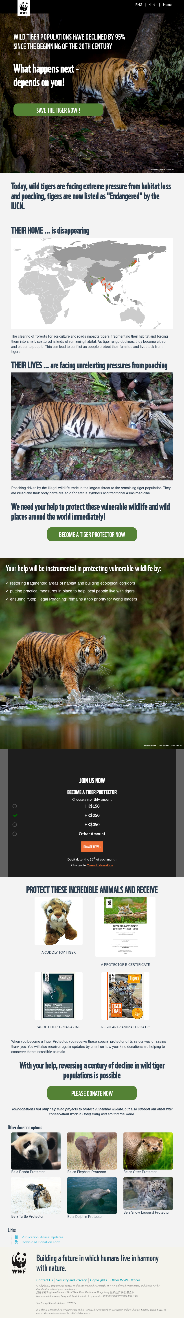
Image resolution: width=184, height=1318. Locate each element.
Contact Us (44, 1280)
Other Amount (92, 833)
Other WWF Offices (125, 1280)
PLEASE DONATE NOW (92, 1092)
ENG (138, 4)
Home (167, 4)
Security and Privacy (71, 1280)
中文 (152, 4)
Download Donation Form (41, 1242)
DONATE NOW (91, 846)
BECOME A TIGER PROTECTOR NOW (92, 534)
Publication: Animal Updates (42, 1237)
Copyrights (98, 1280)
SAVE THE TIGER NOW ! (58, 109)
